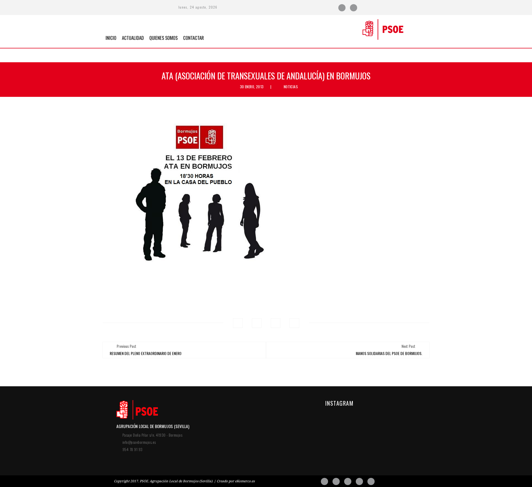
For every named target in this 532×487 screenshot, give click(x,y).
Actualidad (133, 37)
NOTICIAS (291, 86)
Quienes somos (163, 37)
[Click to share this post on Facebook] (238, 323)
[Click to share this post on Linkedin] (294, 323)
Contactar (193, 37)
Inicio (111, 37)
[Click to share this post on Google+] (275, 323)
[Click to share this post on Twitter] (257, 323)
